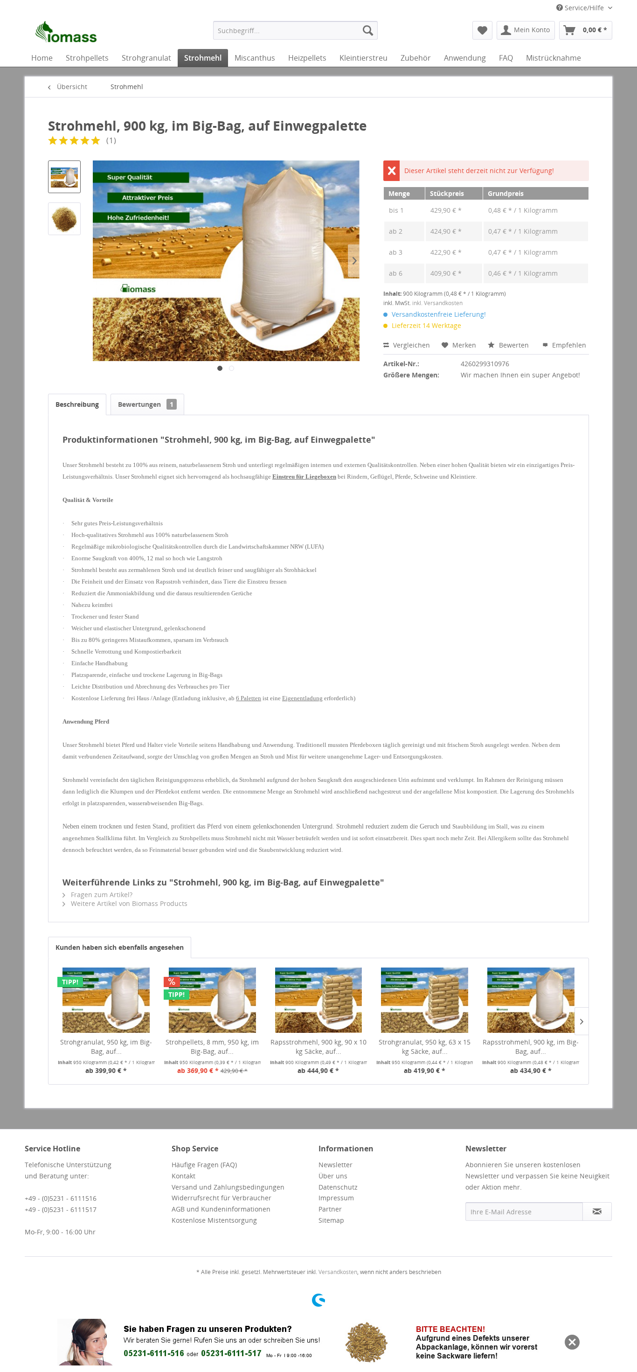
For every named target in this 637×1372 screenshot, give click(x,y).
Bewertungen (145, 404)
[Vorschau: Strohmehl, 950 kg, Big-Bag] (64, 176)
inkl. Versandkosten (437, 303)
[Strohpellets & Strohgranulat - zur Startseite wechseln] (64, 32)
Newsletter (335, 1164)
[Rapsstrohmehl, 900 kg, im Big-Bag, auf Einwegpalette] (530, 1000)
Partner (330, 1209)
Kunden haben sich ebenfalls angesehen (119, 947)
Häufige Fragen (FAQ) (204, 1164)
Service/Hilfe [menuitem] (584, 7)
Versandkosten (337, 1272)
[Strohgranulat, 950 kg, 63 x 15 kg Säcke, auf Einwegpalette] (424, 1000)
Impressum (336, 1197)
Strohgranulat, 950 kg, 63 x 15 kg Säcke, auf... (425, 1047)
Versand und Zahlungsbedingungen (228, 1187)
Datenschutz (338, 1187)
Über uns (332, 1175)
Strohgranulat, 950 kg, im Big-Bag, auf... (106, 1047)
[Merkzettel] (482, 30)
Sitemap (331, 1220)
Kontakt (183, 1175)
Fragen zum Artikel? (100, 894)
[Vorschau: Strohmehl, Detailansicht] (64, 218)
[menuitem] (295, 30)
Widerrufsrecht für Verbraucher (221, 1197)
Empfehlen (568, 345)
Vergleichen (410, 345)
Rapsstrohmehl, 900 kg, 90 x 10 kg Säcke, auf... (318, 1047)
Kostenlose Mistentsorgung (214, 1220)
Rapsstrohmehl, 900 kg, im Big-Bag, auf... (531, 1047)
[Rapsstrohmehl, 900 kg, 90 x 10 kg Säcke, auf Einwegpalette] (318, 1000)
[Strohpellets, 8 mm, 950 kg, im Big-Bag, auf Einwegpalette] (212, 1000)
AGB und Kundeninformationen (221, 1209)
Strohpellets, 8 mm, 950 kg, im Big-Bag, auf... (212, 1047)
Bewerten (514, 345)
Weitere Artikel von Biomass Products (128, 903)
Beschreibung (77, 404)
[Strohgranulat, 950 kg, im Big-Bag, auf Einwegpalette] (106, 1000)
